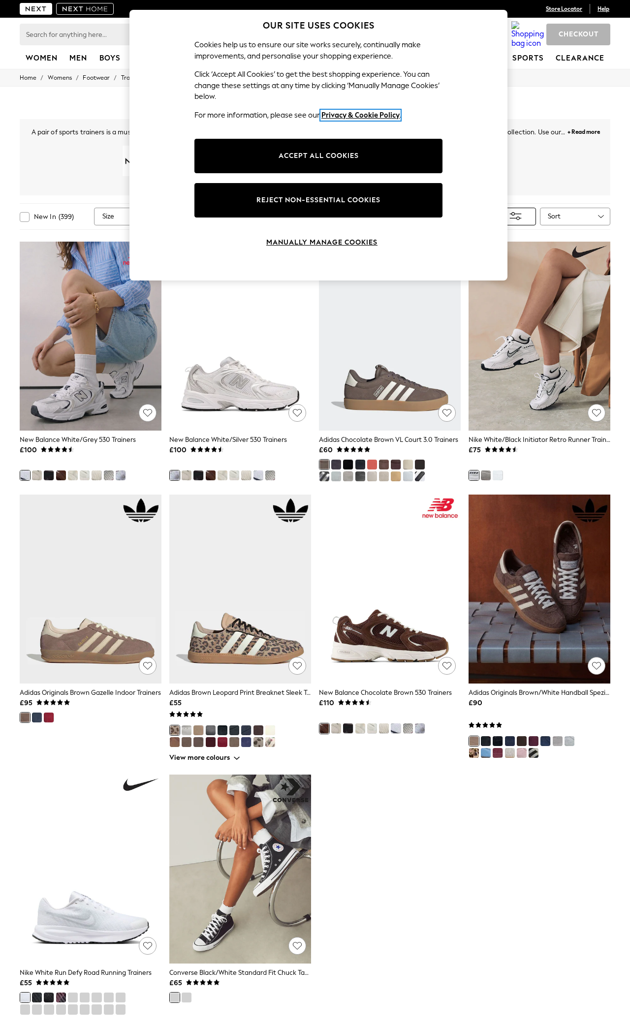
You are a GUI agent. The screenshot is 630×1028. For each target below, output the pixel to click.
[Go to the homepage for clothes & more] (36, 9)
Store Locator (564, 8)
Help (603, 8)
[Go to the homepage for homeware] (85, 9)
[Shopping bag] (527, 34)
